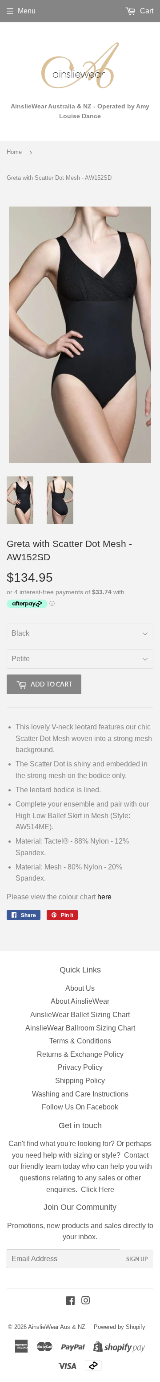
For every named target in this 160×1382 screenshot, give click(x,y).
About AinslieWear (80, 1001)
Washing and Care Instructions (80, 1094)
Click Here (97, 1189)
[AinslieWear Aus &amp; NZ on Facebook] (70, 1301)
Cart (145, 11)
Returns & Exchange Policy (80, 1054)
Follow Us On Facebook (80, 1107)
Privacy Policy (80, 1067)
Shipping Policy (80, 1080)
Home (14, 152)
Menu (27, 11)
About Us (80, 988)
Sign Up (137, 1259)
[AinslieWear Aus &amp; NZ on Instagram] (85, 1301)
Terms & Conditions (80, 1041)
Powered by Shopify (119, 1327)
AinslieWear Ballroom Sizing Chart (80, 1028)
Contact (136, 1155)
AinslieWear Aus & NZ (56, 1327)
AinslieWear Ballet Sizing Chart (80, 1014)
